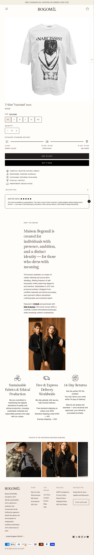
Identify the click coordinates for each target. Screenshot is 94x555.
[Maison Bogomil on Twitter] (76, 537)
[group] (23, 459)
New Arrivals (35, 492)
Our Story (47, 495)
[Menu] (6, 8)
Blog (45, 504)
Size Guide (13, 114)
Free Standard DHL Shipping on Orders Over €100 (47, 2)
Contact (46, 498)
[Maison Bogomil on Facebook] (74, 537)
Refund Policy (61, 498)
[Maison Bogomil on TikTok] (85, 537)
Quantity (9, 126)
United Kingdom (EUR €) (14, 536)
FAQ (45, 507)
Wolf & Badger (29, 307)
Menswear (34, 498)
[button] (4, 201)
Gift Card (34, 504)
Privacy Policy (61, 495)
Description (11, 190)
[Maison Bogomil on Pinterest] (79, 537)
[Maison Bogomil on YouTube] (88, 537)
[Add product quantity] (16, 131)
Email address (80, 499)
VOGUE (36, 304)
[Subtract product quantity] (7, 131)
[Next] (91, 59)
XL (31, 119)
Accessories (35, 501)
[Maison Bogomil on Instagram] (82, 537)
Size (6, 114)
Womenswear (36, 495)
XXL (38, 119)
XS (8, 119)
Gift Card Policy (61, 504)
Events (46, 501)
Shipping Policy (61, 501)
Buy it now (47, 163)
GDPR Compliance (62, 492)
